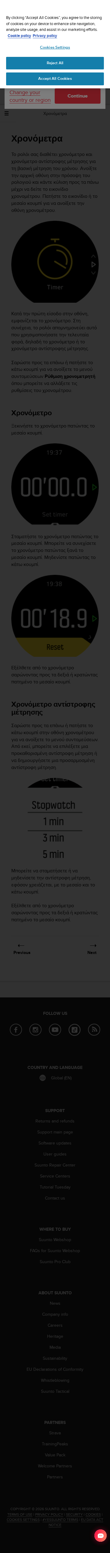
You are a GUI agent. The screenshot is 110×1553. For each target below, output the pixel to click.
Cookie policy (19, 36)
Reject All (55, 63)
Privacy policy (45, 36)
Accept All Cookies (55, 78)
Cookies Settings (55, 47)
